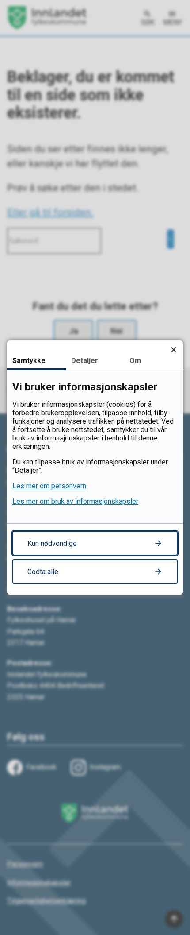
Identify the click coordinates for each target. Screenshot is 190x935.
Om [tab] (135, 360)
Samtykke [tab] (29, 360)
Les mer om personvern (49, 486)
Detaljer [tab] (84, 360)
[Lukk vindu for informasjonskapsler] (173, 349)
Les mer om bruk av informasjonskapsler (75, 501)
